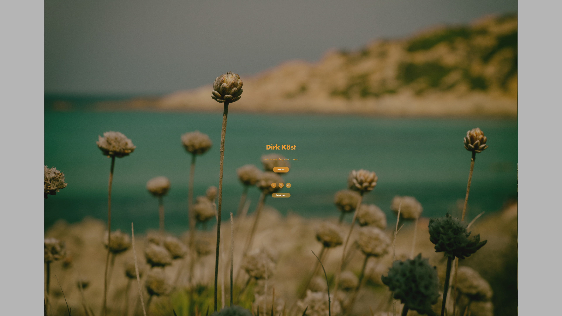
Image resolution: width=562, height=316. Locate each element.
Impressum (281, 195)
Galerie (281, 169)
